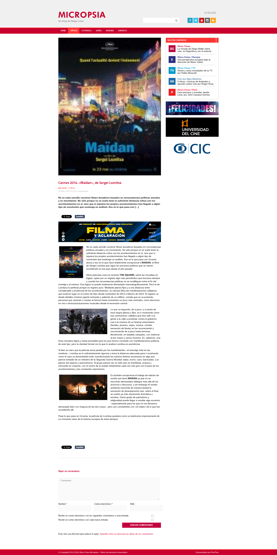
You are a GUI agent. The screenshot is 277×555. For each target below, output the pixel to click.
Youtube (201, 20)
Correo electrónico (103, 504)
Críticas (73, 31)
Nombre (62, 504)
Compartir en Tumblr (80, 216)
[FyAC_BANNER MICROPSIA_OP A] (109, 241)
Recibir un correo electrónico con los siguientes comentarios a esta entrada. (93, 515)
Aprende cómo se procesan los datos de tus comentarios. (127, 534)
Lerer (64, 188)
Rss (213, 20)
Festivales (87, 31)
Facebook (190, 20)
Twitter (195, 20)
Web (132, 504)
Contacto (122, 31)
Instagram (207, 20)
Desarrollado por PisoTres (207, 552)
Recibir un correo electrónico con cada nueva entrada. (83, 520)
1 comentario (82, 191)
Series (99, 31)
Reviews (110, 31)
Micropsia (82, 15)
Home (63, 31)
